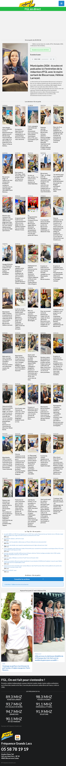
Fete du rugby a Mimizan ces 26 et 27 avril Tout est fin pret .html (21, 558)
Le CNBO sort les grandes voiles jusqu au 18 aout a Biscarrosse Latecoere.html (25, 542)
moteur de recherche (22, 584)
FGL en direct (33, 9)
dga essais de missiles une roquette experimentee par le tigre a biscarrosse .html (25, 545)
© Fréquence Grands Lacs (8, 762)
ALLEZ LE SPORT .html (10, 570)
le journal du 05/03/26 (40, 50)
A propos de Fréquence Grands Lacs (11, 726)
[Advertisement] (33, 25)
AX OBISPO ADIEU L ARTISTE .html (14, 538)
